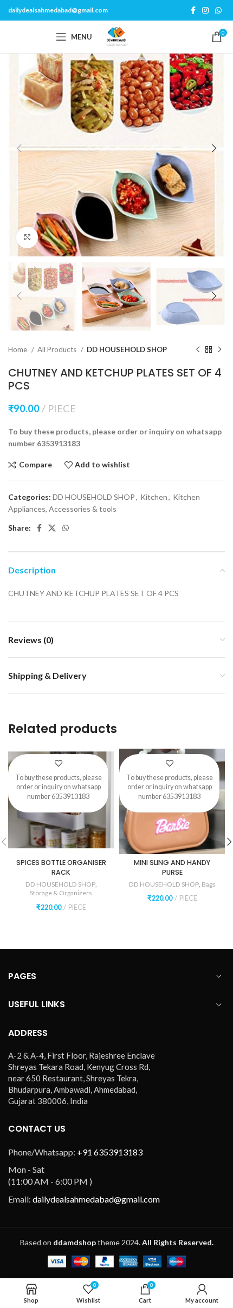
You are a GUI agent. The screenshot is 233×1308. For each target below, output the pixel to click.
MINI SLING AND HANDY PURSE (172, 867)
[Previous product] (197, 349)
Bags (209, 884)
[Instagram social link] (205, 10)
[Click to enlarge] (27, 237)
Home (18, 349)
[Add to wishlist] (58, 763)
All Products (57, 349)
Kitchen (153, 496)
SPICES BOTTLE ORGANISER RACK (61, 867)
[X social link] (52, 528)
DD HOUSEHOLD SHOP (127, 349)
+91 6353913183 (110, 1152)
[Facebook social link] (193, 10)
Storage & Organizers (61, 893)
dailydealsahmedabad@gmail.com (58, 10)
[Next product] (219, 349)
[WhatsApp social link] (218, 10)
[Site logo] (116, 36)
